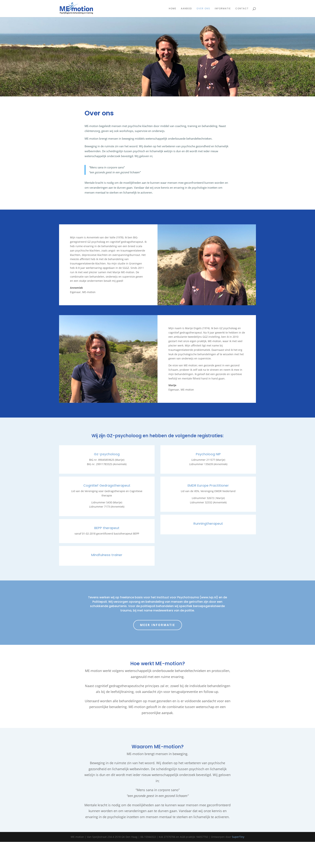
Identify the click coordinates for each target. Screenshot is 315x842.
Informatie (223, 8)
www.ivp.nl (209, 597)
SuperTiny (238, 837)
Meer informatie (157, 625)
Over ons (203, 8)
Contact (242, 8)
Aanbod (186, 8)
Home (172, 8)
